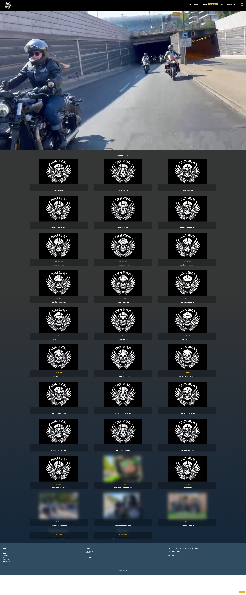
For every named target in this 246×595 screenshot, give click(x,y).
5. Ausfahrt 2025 (58, 265)
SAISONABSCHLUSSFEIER (187, 376)
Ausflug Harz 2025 (123, 302)
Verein (205, 4)
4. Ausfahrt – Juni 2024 (123, 413)
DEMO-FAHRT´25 (123, 339)
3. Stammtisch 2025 (187, 302)
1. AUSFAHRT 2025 (58, 376)
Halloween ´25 (123, 191)
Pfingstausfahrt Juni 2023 (123, 488)
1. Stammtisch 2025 (123, 376)
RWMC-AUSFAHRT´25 (187, 339)
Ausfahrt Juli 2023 (58, 488)
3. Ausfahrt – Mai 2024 (187, 413)
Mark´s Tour (187, 488)
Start (189, 4)
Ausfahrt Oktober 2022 (59, 525)
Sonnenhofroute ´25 (187, 228)
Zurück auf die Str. (187, 265)
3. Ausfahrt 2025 (58, 339)
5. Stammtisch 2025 (58, 228)
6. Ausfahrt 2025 (187, 191)
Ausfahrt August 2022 (123, 525)
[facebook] (87, 557)
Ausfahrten (213, 4)
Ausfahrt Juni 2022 (187, 525)
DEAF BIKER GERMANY (59, 413)
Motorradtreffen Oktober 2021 (123, 538)
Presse (222, 4)
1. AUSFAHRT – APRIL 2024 (123, 451)
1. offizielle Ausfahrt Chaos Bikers (58, 538)
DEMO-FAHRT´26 (59, 191)
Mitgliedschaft (231, 4)
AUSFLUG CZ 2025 (123, 228)
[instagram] (90, 557)
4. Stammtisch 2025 (123, 265)
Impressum (5, 564)
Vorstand (197, 4)
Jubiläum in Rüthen (59, 302)
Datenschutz (6, 561)
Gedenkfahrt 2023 (187, 451)
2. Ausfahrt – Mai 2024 (58, 451)
